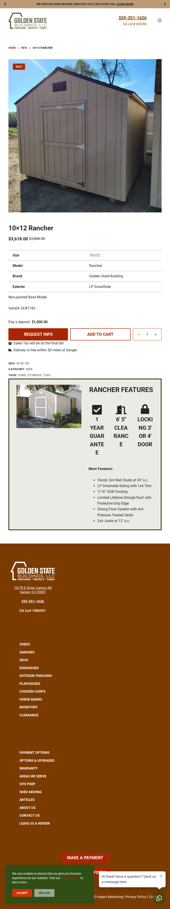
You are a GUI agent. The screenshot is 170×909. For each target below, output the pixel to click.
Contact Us (29, 816)
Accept (22, 893)
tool (47, 375)
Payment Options (34, 753)
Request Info (38, 334)
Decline (44, 893)
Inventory (28, 707)
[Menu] (160, 20)
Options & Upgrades (36, 761)
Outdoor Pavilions (35, 676)
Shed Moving (30, 792)
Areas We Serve (32, 776)
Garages (26, 652)
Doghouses (29, 668)
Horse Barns (30, 699)
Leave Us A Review (34, 823)
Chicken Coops (32, 691)
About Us (27, 808)
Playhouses (29, 684)
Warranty (28, 768)
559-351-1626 (133, 17)
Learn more (124, 4)
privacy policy (70, 878)
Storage (35, 375)
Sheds (24, 644)
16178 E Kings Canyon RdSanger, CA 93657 (33, 590)
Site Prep (27, 784)
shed (22, 375)
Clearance (28, 715)
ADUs (23, 660)
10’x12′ (94, 255)
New (29, 369)
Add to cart (100, 334)
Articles (27, 800)
